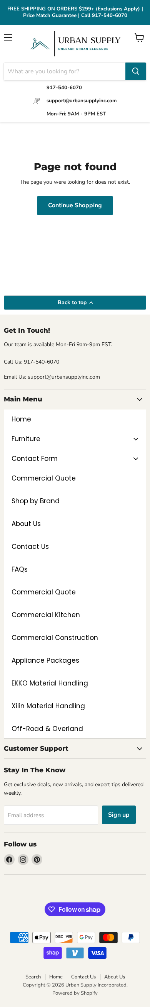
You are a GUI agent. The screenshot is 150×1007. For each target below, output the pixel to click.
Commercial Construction (55, 637)
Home (56, 976)
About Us (26, 523)
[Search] (135, 71)
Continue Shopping (75, 205)
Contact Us (30, 546)
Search (33, 976)
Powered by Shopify (75, 993)
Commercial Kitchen (46, 614)
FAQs (20, 569)
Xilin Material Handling (48, 706)
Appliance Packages (45, 660)
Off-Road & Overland (47, 728)
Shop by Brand (36, 501)
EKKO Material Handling (50, 683)
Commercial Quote (44, 592)
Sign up (119, 815)
